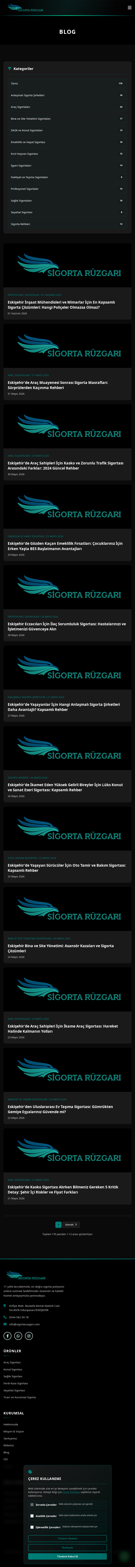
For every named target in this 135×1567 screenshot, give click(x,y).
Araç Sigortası (12, 1362)
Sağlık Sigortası (13, 1376)
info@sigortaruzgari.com (24, 1324)
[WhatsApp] (18, 1336)
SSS (6, 1459)
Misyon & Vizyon (14, 1431)
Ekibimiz (9, 1445)
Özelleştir (67, 1547)
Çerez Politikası (71, 1492)
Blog (6, 1452)
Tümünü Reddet (67, 1538)
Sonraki (69, 1224)
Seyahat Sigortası (14, 1390)
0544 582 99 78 (19, 1317)
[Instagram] (29, 1336)
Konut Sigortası (13, 1369)
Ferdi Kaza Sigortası (16, 1383)
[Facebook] (7, 1336)
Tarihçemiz (10, 1438)
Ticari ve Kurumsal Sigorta (20, 1397)
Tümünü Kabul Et (67, 1556)
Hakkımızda (11, 1424)
